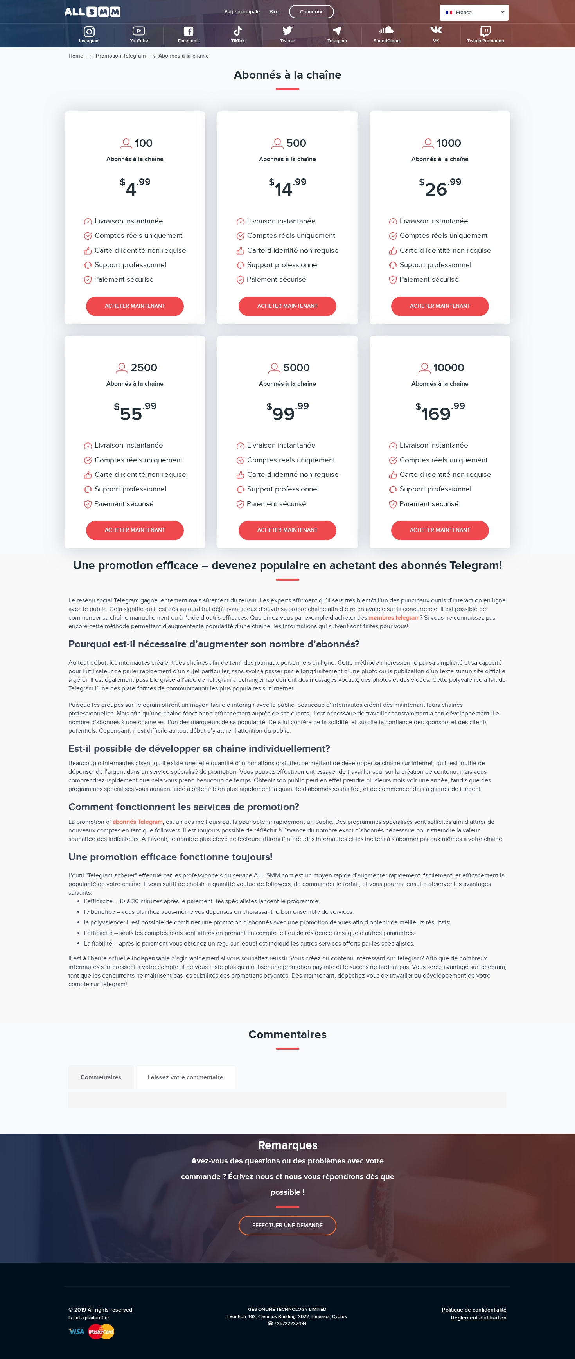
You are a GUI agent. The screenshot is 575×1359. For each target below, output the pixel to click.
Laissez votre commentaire (185, 1077)
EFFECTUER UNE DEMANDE (287, 1225)
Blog (275, 12)
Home (75, 55)
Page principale (242, 12)
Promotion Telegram (121, 55)
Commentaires (101, 1077)
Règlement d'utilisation (479, 1317)
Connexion (311, 12)
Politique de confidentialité (474, 1310)
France (463, 12)
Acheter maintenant (135, 306)
